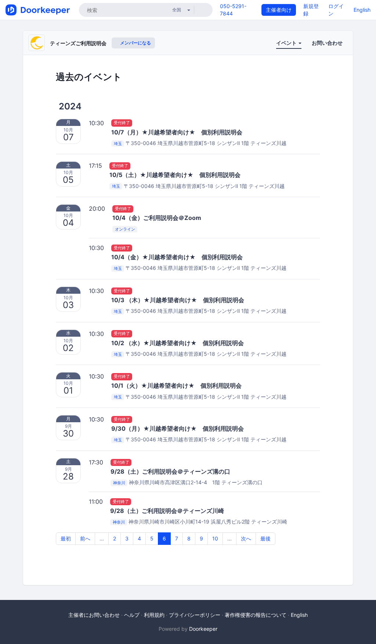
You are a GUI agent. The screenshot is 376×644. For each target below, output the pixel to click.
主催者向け (279, 10)
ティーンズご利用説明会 (78, 43)
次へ (246, 538)
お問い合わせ (327, 43)
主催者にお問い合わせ (94, 615)
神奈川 (119, 482)
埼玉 (118, 143)
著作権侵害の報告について (255, 615)
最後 (265, 538)
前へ (85, 538)
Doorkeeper (203, 629)
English (362, 10)
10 (215, 538)
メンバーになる (135, 43)
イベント (287, 43)
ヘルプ (132, 615)
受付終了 (122, 123)
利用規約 (154, 615)
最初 (66, 538)
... (102, 538)
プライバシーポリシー (194, 615)
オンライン (125, 229)
